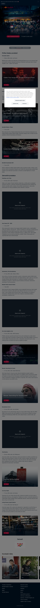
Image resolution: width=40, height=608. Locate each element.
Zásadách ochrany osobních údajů (12, 97)
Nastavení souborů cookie (20, 100)
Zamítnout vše (15, 103)
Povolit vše (24, 103)
